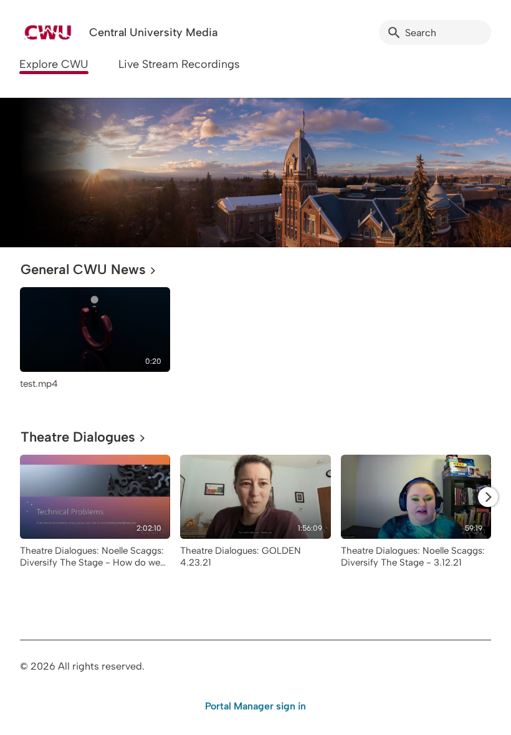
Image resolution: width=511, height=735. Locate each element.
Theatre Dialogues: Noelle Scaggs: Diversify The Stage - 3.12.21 (413, 556)
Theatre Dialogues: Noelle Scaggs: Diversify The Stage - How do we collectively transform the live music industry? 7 (95, 568)
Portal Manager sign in (255, 706)
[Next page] (488, 497)
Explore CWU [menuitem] (53, 64)
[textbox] (28, 172)
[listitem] (95, 344)
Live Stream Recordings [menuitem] (179, 64)
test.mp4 (39, 383)
